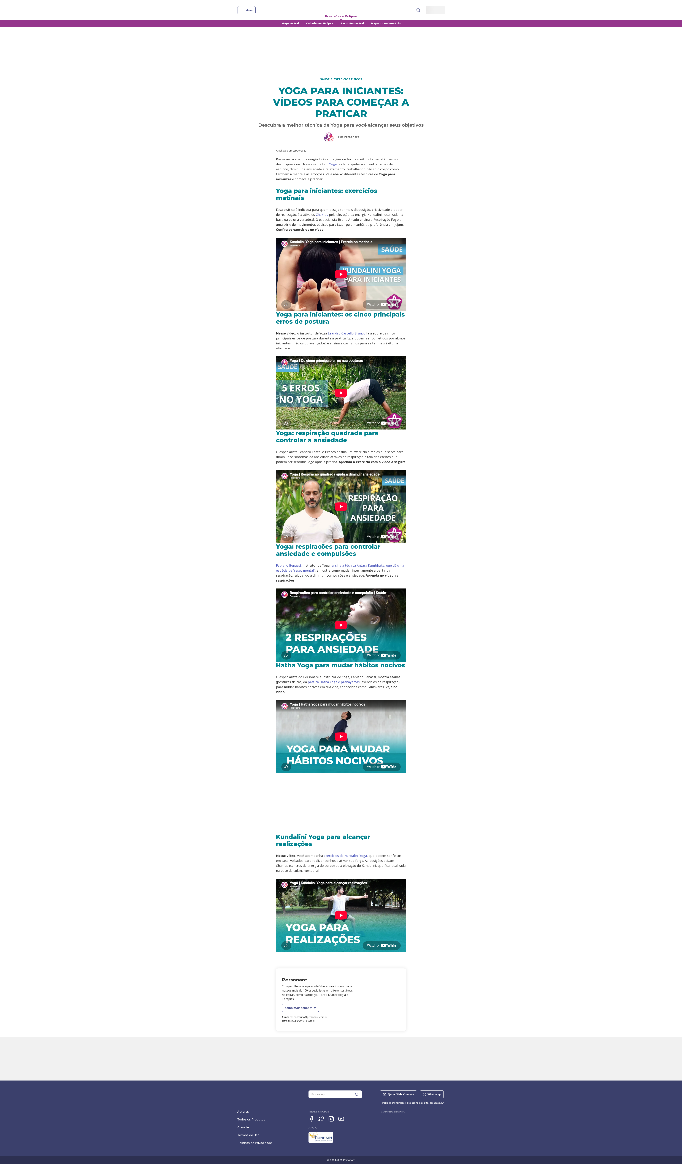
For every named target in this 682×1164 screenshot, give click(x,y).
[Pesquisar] (418, 10)
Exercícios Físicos (348, 79)
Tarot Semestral (352, 23)
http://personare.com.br (301, 1020)
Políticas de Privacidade (254, 1143)
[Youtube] (341, 1119)
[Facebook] (311, 1119)
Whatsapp (434, 1094)
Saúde (324, 79)
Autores (243, 1111)
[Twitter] (321, 1119)
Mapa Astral (290, 23)
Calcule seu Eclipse (319, 23)
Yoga (333, 164)
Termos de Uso (248, 1135)
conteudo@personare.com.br (310, 1017)
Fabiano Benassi (288, 565)
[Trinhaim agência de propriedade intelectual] (320, 1141)
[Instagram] (331, 1119)
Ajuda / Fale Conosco (401, 1094)
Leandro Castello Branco (346, 333)
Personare (351, 137)
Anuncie (243, 1127)
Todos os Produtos (251, 1119)
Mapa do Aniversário (385, 23)
